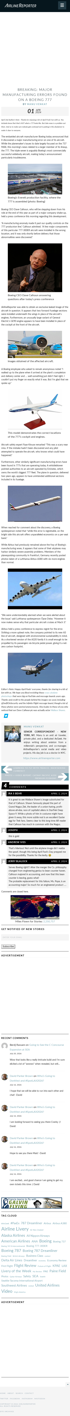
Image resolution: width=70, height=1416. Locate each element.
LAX (64, 1266)
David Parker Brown (21, 1076)
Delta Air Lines (11, 1260)
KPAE (56, 1266)
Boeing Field (6, 1256)
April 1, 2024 (59, 793)
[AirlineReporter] (35, 6)
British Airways (19, 1256)
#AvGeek (5, 1224)
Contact (29, 1393)
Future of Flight (44, 1266)
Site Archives (7, 1411)
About (10, 1393)
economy (42, 1261)
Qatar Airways (16, 1277)
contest (47, 1256)
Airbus (47, 1223)
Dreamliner (30, 1260)
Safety (27, 1276)
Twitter (4, 1399)
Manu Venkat (37, 104)
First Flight (7, 1266)
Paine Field (57, 1271)
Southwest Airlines (14, 1285)
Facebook (15, 1399)
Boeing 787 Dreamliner (40, 1251)
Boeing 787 (11, 1251)
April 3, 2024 (59, 861)
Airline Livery (15, 1229)
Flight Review (25, 1266)
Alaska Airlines (13, 1235)
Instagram (27, 1399)
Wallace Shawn (58, 710)
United (31, 1286)
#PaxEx (15, 1223)
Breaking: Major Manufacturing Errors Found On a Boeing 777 (35, 95)
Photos (4, 1276)
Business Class (34, 1255)
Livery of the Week (16, 1271)
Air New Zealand (36, 1230)
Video (6, 1291)
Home (3, 1393)
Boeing (45, 1241)
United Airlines (47, 1285)
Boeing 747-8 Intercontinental (13, 1246)
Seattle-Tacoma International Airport (22, 1280)
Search (19, 1393)
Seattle (42, 1277)
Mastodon (39, 1399)
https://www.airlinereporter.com (41, 758)
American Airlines (15, 1241)
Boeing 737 (59, 1241)
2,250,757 (49, 921)
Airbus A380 (60, 1223)
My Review (37, 1272)
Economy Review (57, 1260)
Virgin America (19, 1292)
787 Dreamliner (31, 1223)
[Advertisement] (35, 51)
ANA (35, 1241)
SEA (35, 1276)
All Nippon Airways (38, 1235)
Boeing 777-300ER (36, 1246)
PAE (45, 1271)
